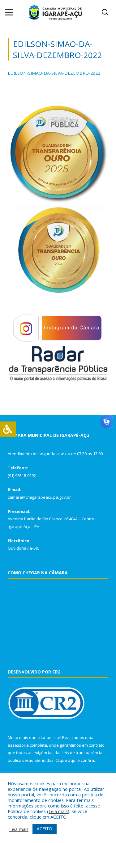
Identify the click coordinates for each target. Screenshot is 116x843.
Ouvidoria (17, 548)
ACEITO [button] (44, 829)
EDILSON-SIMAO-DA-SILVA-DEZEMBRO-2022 (54, 73)
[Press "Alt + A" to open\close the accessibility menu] (8, 429)
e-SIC (34, 548)
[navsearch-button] (105, 12)
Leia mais (58, 811)
